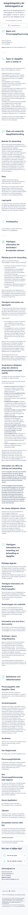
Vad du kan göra (12, 855)
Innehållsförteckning (15, 25)
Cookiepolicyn (13, 230)
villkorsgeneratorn (19, 899)
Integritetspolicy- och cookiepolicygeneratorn (16, 894)
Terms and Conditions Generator (20, 906)
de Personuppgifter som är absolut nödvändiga (13, 901)
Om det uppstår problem (14, 861)
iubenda (3, 900)
